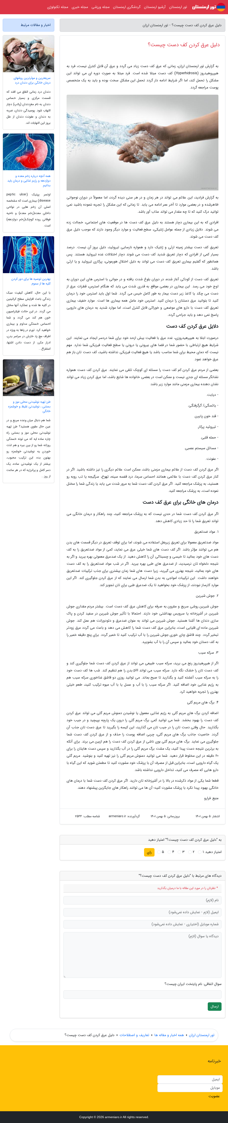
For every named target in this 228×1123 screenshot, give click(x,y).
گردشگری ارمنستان (126, 7)
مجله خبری (80, 7)
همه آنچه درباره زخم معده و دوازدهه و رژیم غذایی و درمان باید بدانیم (29, 181)
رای (149, 852)
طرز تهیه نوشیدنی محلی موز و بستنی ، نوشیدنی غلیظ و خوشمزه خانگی (29, 407)
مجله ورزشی (101, 7)
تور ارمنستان (178, 7)
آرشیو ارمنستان (155, 7)
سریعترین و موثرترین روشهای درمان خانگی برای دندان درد (32, 80)
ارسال (215, 1006)
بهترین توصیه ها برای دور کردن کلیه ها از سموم (31, 281)
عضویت (214, 1096)
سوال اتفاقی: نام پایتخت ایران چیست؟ (193, 984)
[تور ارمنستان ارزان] (208, 7)
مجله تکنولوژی (57, 7)
